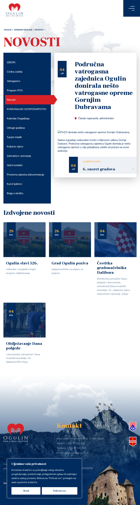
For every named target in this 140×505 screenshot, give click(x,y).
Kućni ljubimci (14, 183)
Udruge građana (16, 127)
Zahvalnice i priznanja (19, 155)
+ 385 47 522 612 (75, 443)
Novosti (39, 30)
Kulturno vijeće (15, 146)
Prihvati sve (59, 490)
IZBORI (11, 62)
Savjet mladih (14, 137)
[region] (44, 478)
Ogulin (7, 30)
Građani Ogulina (23, 30)
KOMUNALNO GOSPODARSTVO (26, 109)
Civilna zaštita (14, 71)
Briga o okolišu (15, 193)
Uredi (26, 490)
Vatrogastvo (13, 81)
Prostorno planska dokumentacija (25, 174)
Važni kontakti (14, 165)
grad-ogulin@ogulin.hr (77, 452)
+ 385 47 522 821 (76, 448)
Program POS (15, 90)
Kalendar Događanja (18, 118)
